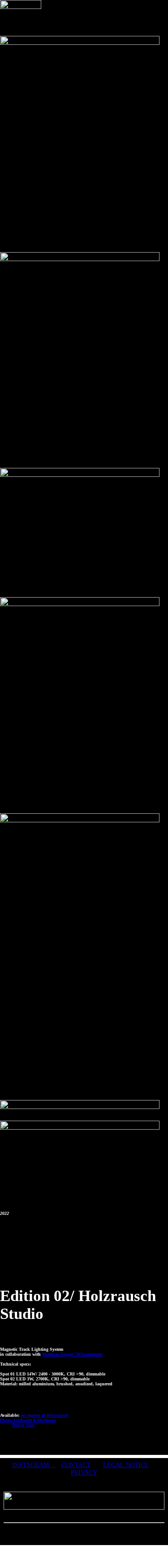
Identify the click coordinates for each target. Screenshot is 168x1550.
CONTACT (75, 1464)
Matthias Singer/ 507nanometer (72, 1354)
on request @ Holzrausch (45, 1415)
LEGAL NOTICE (126, 1464)
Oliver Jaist (23, 1425)
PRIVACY (84, 1472)
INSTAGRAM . (34, 1464)
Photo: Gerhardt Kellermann (28, 1420)
